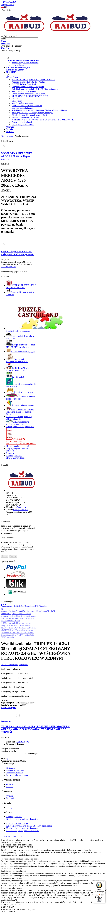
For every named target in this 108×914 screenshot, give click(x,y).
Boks (38, 611)
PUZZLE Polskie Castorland (24, 84)
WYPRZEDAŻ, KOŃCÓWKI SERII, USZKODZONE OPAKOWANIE (43, 120)
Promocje (10, 453)
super (8, 606)
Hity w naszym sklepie (15, 458)
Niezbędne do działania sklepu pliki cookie (21, 859)
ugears (33, 611)
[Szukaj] (2, 36)
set (9, 613)
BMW (37, 606)
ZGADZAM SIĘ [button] (8, 912)
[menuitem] (56, 61)
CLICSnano (17, 101)
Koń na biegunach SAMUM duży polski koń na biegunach (17, 253)
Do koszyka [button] (33, 753)
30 (21, 705)
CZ (3, 605)
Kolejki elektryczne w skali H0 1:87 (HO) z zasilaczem (35, 89)
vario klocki (11, 637)
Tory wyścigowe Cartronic (23, 124)
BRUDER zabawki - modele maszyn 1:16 (29, 115)
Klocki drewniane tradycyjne (24, 91)
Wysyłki (9, 796)
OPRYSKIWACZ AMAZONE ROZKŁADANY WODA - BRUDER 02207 (17, 634)
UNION (14, 606)
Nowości (10, 451)
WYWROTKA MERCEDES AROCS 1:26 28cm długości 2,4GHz (16, 156)
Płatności (10, 798)
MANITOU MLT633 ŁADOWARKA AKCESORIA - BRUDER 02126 (18, 627)
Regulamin (10, 768)
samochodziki (12, 623)
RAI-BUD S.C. (22, 742)
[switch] (99, 900)
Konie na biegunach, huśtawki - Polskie (28, 82)
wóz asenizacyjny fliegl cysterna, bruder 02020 (17, 624)
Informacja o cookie (14, 773)
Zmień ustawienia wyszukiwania (14, 664)
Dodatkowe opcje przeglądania (14, 272)
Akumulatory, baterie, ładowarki (25, 63)
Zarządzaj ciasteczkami (12, 836)
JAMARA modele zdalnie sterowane (27, 105)
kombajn (27, 611)
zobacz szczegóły (8, 707)
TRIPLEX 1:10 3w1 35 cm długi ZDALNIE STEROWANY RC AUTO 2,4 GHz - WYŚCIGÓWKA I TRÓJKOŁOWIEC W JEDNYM (35, 729)
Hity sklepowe (7, 141)
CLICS (15, 98)
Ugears (44, 611)
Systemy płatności (8, 561)
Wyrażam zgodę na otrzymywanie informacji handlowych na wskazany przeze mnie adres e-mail (17, 549)
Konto (3, 41)
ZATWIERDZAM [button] (9, 900)
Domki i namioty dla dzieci (23, 122)
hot (7, 611)
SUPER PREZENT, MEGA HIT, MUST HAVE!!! (33, 79)
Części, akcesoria (19, 65)
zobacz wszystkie (8, 267)
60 (23, 705)
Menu (3, 39)
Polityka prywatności (15, 770)
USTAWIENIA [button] (7, 907)
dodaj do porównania (10, 749)
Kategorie (5, 277)
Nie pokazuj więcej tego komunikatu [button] (16, 845)
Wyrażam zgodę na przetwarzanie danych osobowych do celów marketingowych (15, 543)
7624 (10, 611)
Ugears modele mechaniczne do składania (29, 94)
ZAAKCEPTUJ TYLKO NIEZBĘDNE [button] (18, 909)
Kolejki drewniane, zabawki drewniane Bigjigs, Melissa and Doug (39, 110)
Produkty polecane (14, 455)
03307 (21, 611)
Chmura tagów (7, 601)
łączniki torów (16, 613)
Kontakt (4, 465)
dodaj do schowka (8, 751)
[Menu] (103, 882)
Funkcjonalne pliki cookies (12, 871)
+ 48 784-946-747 (8, 2)
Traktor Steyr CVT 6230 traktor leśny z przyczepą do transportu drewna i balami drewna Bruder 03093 (18, 619)
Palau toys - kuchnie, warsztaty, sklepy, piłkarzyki (32, 113)
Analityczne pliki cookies (11, 878)
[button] (2, 7)
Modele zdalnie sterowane (22, 103)
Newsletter (5, 521)
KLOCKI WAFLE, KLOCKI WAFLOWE (30, 96)
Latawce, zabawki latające (22, 108)
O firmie (9, 784)
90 (25, 705)
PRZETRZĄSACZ (26, 606)
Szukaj (9, 807)
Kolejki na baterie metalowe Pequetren (28, 86)
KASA (16, 611)
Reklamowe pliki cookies (11, 888)
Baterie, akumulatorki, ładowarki (25, 117)
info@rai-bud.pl (7, 4)
